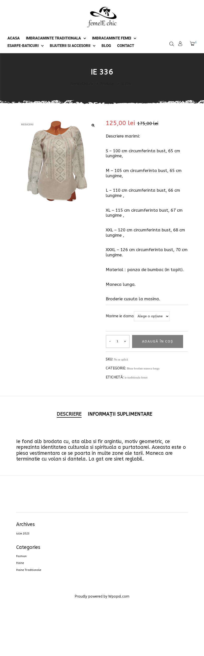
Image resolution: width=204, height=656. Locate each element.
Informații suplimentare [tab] (120, 414)
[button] (93, 125)
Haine (20, 563)
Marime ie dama (120, 316)
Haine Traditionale (28, 570)
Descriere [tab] (69, 414)
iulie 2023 (23, 533)
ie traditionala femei (136, 377)
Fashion (21, 556)
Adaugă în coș (157, 341)
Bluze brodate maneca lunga (143, 368)
